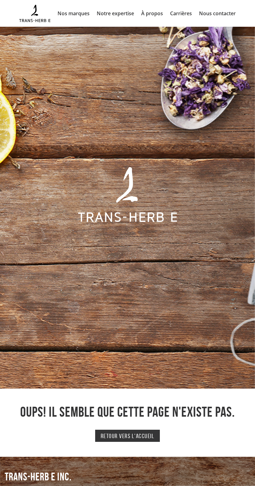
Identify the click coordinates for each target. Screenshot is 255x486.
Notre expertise (115, 13)
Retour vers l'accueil (128, 436)
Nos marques (74, 13)
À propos (152, 13)
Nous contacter (217, 13)
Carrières (181, 13)
